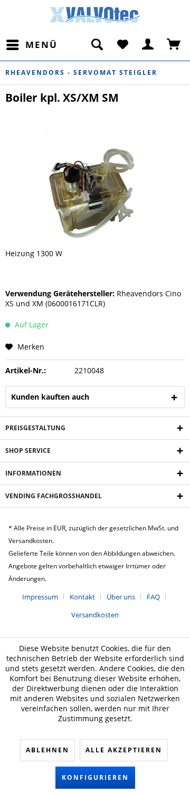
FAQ (153, 597)
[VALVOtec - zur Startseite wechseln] (95, 18)
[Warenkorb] (174, 44)
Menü (41, 44)
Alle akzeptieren (124, 749)
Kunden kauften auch (50, 397)
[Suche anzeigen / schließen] (96, 44)
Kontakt (82, 597)
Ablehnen (47, 749)
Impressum (40, 597)
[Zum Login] (148, 44)
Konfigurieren (95, 777)
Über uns (121, 597)
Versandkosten (95, 614)
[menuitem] (31, 44)
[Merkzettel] (122, 44)
